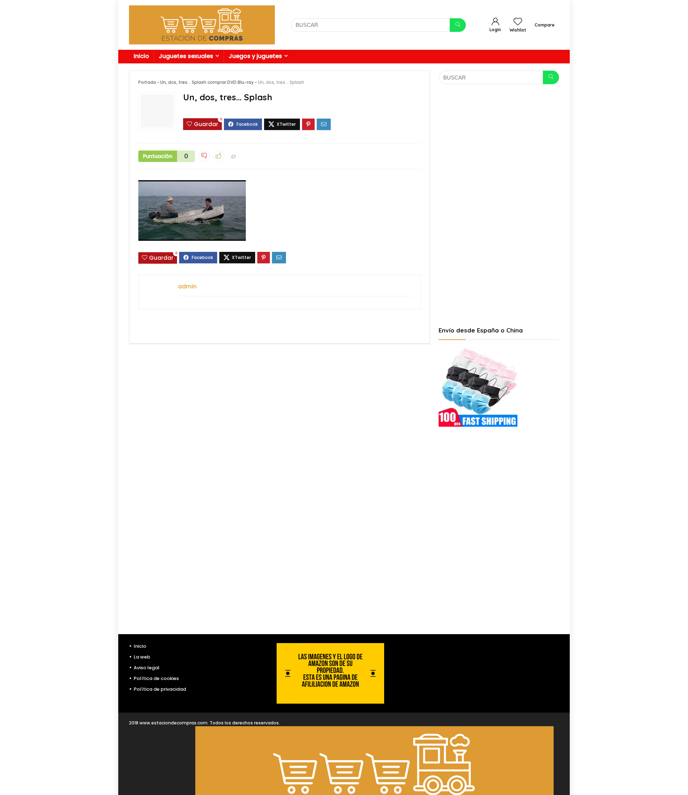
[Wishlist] (517, 22)
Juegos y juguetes (255, 56)
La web (142, 656)
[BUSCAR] (458, 25)
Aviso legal (146, 667)
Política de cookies (156, 678)
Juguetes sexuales (186, 56)
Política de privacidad (160, 689)
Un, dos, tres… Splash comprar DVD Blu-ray (207, 82)
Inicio (141, 56)
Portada (147, 82)
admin (187, 286)
